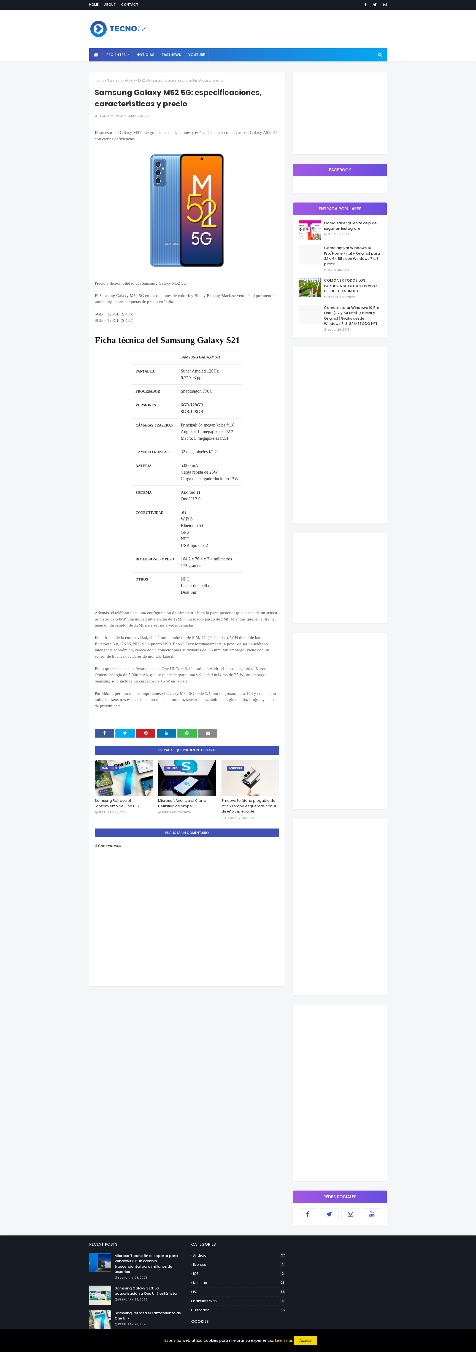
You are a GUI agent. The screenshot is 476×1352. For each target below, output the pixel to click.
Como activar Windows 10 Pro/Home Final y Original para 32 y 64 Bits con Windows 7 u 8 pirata (352, 256)
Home (94, 4)
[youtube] (372, 1214)
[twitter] (375, 4)
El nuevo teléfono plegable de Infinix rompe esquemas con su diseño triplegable (249, 806)
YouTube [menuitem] (196, 54)
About (110, 4)
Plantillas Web (238, 1301)
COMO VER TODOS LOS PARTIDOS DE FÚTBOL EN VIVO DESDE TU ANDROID (350, 286)
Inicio (99, 80)
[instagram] (384, 4)
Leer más (284, 1340)
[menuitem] (96, 54)
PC (239, 1291)
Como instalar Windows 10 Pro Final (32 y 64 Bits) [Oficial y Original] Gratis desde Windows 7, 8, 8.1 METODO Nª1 (351, 315)
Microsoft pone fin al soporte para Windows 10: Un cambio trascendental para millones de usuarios (146, 1264)
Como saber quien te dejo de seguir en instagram (350, 225)
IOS (238, 1273)
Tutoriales (239, 1310)
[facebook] (366, 4)
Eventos (238, 1264)
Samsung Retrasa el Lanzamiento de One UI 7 (117, 803)
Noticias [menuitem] (145, 54)
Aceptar (305, 1340)
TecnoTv (105, 116)
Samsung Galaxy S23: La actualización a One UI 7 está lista (146, 1291)
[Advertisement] (187, 1024)
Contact (129, 4)
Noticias (239, 1282)
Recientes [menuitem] (116, 54)
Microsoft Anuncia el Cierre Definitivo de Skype (182, 803)
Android (239, 1255)
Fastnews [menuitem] (171, 54)
